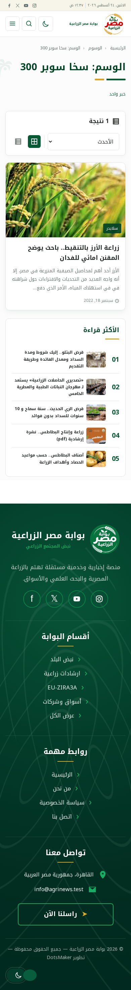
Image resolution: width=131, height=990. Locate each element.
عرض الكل (62, 715)
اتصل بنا (62, 816)
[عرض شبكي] (34, 141)
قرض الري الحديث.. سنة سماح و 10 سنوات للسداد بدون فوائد (49, 412)
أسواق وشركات (62, 701)
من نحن (62, 788)
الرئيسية (62, 774)
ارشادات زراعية (62, 673)
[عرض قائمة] (18, 141)
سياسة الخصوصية (62, 802)
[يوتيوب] (26, 5)
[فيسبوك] (9, 5)
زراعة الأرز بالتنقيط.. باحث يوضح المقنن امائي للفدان (73, 253)
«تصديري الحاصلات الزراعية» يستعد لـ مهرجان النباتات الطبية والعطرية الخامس (49, 387)
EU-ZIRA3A (62, 687)
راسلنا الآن (65, 914)
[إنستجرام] (34, 5)
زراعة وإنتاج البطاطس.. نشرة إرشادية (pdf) (55, 435)
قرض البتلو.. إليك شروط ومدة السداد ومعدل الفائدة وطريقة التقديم (54, 359)
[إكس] (17, 5)
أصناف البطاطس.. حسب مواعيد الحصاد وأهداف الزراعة (52, 458)
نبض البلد (62, 659)
